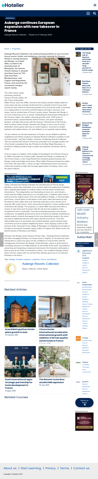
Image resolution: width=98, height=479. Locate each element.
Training (84, 323)
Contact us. (81, 468)
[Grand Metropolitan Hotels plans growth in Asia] (20, 311)
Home (6, 49)
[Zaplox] (78, 362)
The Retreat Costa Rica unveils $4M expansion (51, 381)
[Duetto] (78, 382)
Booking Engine (87, 287)
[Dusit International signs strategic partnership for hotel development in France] (20, 361)
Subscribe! (84, 237)
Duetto (85, 382)
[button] (95, 5)
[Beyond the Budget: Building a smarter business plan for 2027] (78, 124)
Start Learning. (31, 468)
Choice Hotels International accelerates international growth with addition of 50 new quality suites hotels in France (53, 335)
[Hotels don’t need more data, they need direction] (78, 104)
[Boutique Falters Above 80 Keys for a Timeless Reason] (78, 82)
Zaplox (85, 362)
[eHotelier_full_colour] (13, 5)
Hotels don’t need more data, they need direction (87, 107)
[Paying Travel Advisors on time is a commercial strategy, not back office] (78, 148)
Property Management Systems (87, 306)
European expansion (23, 259)
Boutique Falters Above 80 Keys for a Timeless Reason (86, 86)
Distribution (85, 299)
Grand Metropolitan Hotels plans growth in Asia (19, 331)
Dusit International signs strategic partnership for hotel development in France (18, 383)
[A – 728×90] (37, 182)
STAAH (85, 338)
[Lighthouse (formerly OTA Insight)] (78, 251)
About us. (10, 468)
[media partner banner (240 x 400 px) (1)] (84, 204)
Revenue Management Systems (86, 270)
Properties (16, 49)
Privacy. (50, 468)
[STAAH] (78, 338)
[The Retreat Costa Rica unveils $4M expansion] (54, 361)
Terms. (65, 468)
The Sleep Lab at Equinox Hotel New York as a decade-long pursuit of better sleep (87, 61)
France (43, 259)
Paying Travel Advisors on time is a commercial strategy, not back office (87, 154)
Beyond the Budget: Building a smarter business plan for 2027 (87, 129)
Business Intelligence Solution (85, 263)
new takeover (52, 259)
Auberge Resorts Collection (15, 35)
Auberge (12, 259)
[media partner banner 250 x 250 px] (84, 430)
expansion (36, 259)
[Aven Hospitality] (78, 282)
